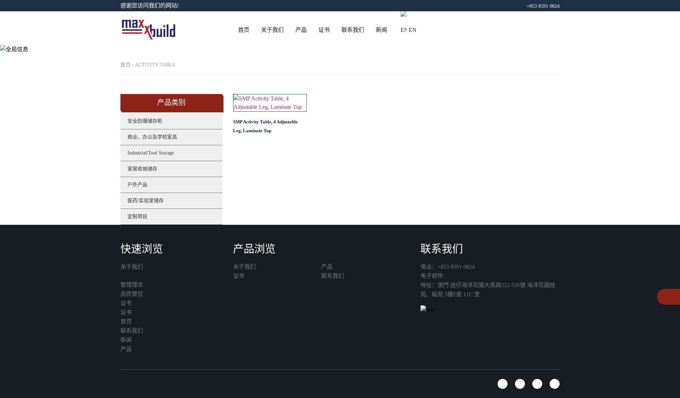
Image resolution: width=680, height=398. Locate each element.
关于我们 (272, 30)
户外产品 (137, 184)
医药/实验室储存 (146, 200)
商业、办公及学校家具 (152, 137)
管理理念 (131, 285)
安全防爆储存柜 (145, 121)
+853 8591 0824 (543, 6)
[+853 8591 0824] (665, 297)
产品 (301, 30)
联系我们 (352, 30)
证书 (324, 30)
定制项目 (137, 216)
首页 (243, 30)
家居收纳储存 (142, 168)
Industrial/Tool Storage (151, 153)
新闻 (381, 30)
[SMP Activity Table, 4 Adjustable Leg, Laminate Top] (270, 103)
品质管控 (131, 294)
